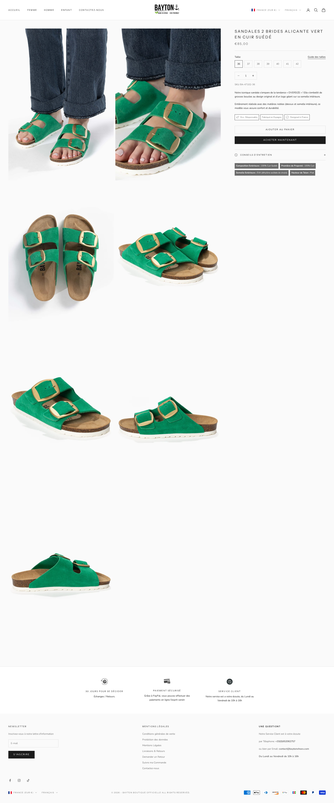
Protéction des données (155, 739)
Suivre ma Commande (154, 762)
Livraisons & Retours (153, 751)
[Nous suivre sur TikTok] (28, 780)
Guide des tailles (317, 56)
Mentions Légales (151, 745)
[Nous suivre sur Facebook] (10, 780)
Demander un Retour (153, 756)
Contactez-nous (91, 10)
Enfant (66, 10)
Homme (49, 10)
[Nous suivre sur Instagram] (19, 780)
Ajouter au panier (280, 129)
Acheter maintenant (280, 140)
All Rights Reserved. (176, 792)
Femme (32, 10)
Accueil (14, 10)
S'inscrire (21, 754)
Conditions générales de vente (158, 734)
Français (291, 10)
